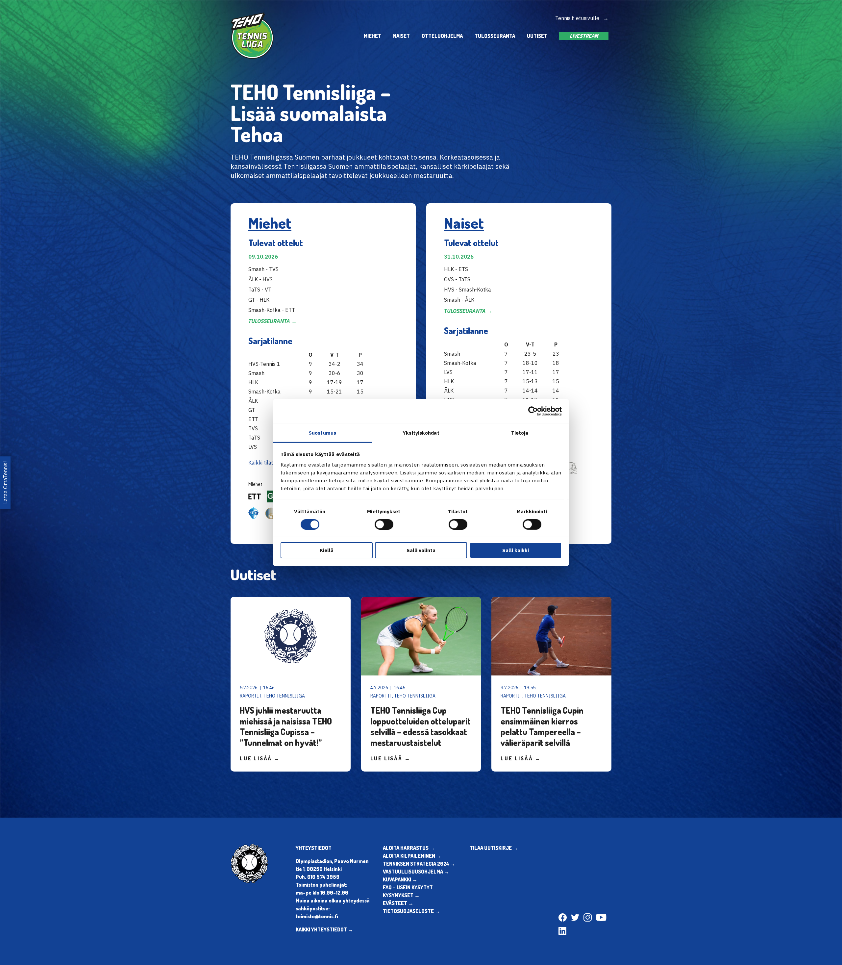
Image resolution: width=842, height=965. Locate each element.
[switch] (384, 524)
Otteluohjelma (442, 36)
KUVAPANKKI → (400, 879)
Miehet (372, 36)
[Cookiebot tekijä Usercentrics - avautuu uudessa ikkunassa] (533, 411)
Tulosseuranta (495, 36)
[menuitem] (372, 35)
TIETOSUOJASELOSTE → (411, 911)
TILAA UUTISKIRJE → (494, 848)
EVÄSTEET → (398, 903)
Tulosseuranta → (272, 321)
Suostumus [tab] (322, 432)
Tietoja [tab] (520, 432)
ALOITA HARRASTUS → (409, 848)
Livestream (584, 36)
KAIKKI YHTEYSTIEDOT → (324, 929)
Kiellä (327, 550)
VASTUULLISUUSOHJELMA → (416, 871)
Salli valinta (421, 550)
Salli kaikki (515, 550)
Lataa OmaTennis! (5, 482)
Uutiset (537, 36)
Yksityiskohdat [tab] (421, 432)
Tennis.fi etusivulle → (581, 18)
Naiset (401, 36)
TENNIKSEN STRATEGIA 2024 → (419, 863)
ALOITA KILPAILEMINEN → (412, 855)
